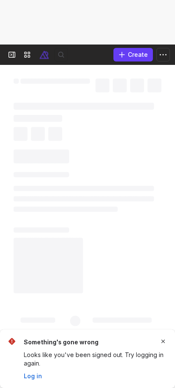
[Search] (61, 54)
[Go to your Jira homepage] (44, 54)
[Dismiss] (163, 341)
